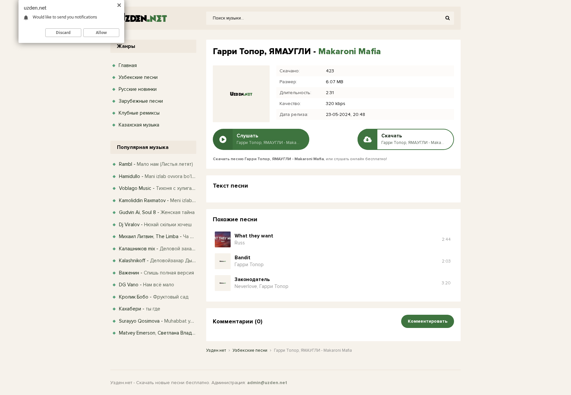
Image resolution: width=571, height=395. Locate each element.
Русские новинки (138, 89)
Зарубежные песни (141, 101)
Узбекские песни (138, 77)
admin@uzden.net (267, 382)
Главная (128, 65)
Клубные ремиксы (139, 113)
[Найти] (447, 18)
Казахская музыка (139, 125)
